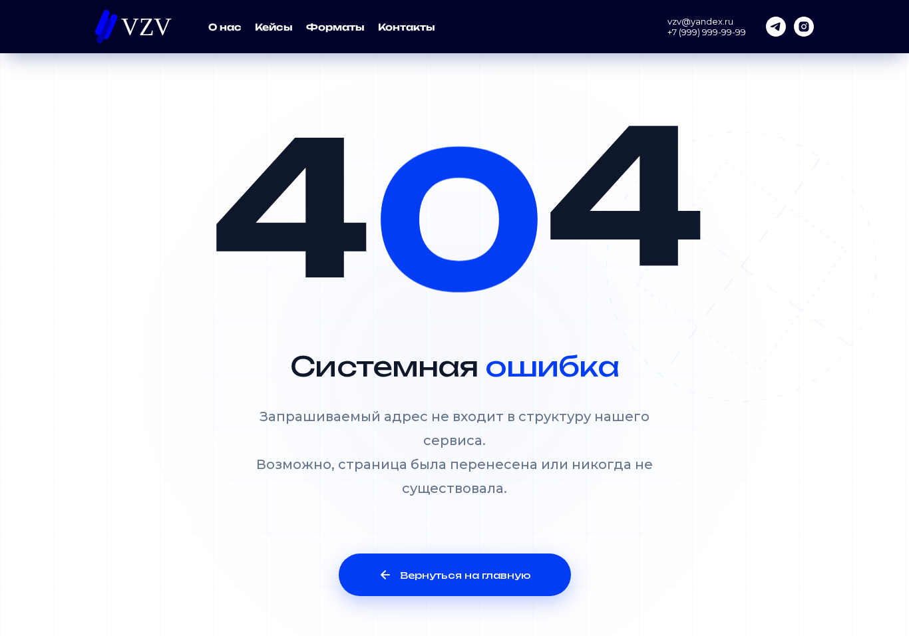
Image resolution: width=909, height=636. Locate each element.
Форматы (335, 27)
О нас (225, 27)
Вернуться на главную (465, 575)
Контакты (406, 27)
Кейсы (274, 27)
